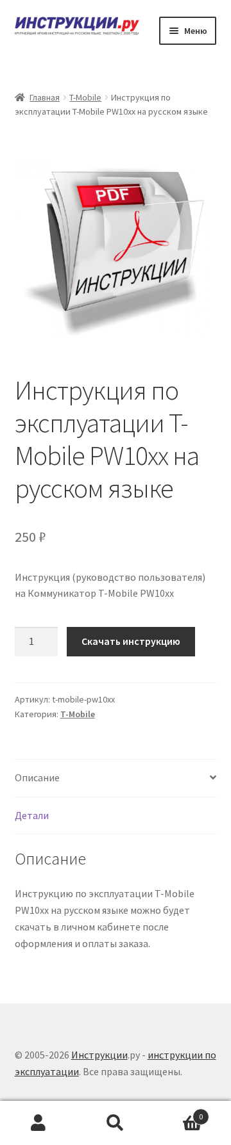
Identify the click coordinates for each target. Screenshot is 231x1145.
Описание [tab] (37, 777)
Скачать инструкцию (130, 641)
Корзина (178, 1112)
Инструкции (99, 1054)
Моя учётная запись (38, 1123)
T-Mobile (85, 97)
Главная (45, 97)
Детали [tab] (32, 815)
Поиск (115, 1123)
